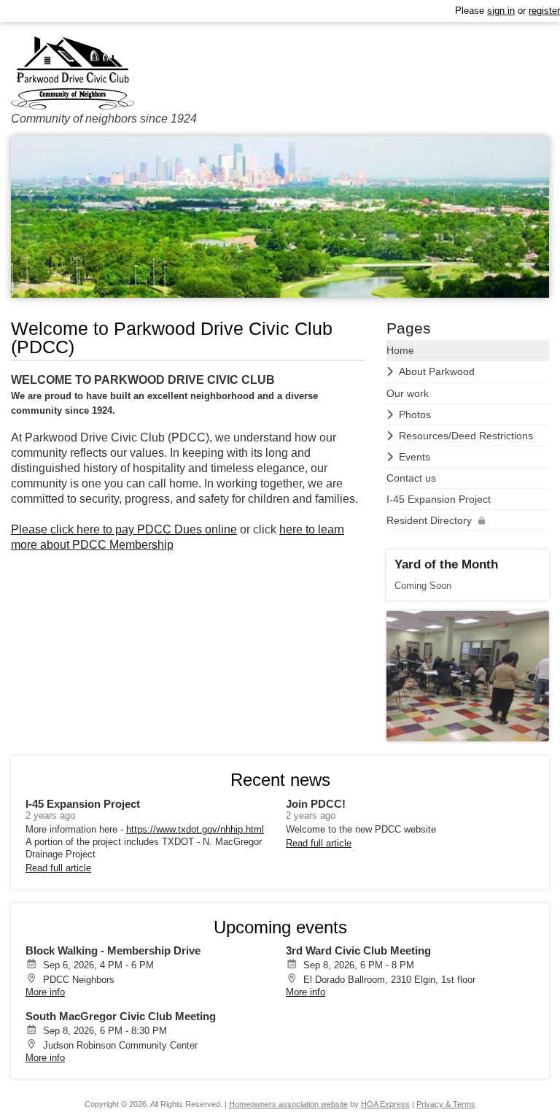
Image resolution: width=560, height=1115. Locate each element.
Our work (407, 393)
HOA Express (385, 1104)
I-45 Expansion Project (438, 499)
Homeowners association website (288, 1104)
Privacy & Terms (445, 1104)
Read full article (58, 868)
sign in (501, 10)
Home (400, 350)
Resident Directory (429, 520)
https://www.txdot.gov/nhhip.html (195, 829)
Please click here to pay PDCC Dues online (124, 529)
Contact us (411, 478)
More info (45, 992)
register (544, 10)
